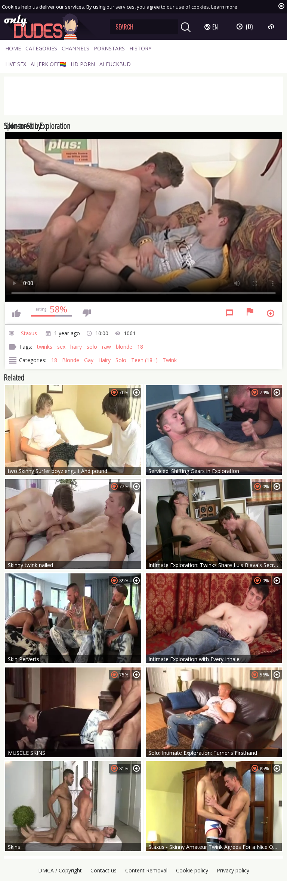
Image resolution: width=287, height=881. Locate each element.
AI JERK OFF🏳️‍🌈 (48, 64)
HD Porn (83, 64)
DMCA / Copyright (60, 870)
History (140, 48)
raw (106, 346)
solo (92, 346)
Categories (41, 48)
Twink (170, 360)
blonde (124, 346)
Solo (120, 360)
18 (140, 346)
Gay (88, 360)
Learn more (224, 6)
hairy (76, 346)
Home (13, 48)
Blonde (70, 360)
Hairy (104, 360)
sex (61, 346)
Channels (75, 48)
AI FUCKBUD (115, 64)
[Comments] (229, 313)
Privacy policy (233, 870)
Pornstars (109, 48)
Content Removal (146, 870)
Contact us (103, 870)
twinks (44, 346)
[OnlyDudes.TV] (51, 26)
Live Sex (15, 64)
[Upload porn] (271, 26)
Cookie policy (192, 870)
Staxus (29, 333)
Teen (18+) (144, 360)
